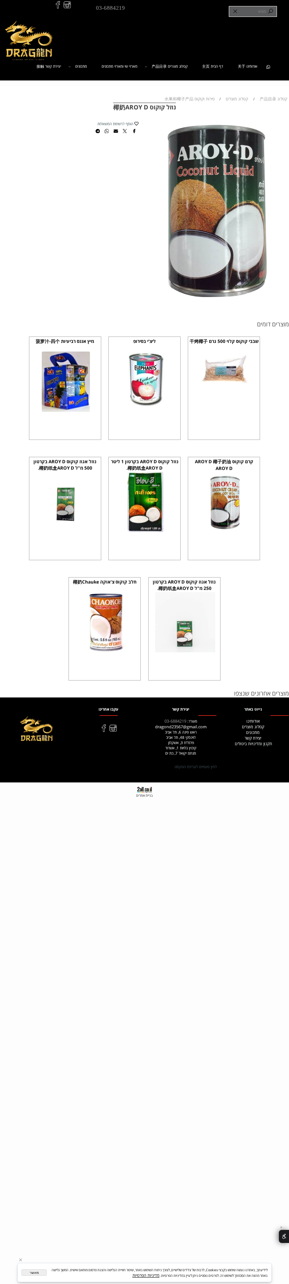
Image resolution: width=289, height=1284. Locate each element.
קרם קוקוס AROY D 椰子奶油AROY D (224, 464)
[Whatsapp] (268, 66)
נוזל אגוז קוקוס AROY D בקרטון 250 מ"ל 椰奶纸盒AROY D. (184, 585)
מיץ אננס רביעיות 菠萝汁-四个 (65, 341)
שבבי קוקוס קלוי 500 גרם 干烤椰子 (224, 341)
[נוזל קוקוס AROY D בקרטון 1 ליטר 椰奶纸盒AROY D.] (145, 530)
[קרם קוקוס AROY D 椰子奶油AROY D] (224, 530)
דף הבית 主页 (212, 66)
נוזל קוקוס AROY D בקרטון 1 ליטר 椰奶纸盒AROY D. (144, 464)
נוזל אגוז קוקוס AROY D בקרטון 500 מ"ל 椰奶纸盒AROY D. (64, 464)
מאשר (34, 1273)
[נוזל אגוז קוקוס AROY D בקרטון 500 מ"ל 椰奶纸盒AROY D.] (66, 530)
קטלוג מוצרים (253, 726)
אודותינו (253, 721)
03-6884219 (110, 8)
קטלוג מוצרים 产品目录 (170, 66)
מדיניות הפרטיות (146, 1275)
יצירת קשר (253, 738)
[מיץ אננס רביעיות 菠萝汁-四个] (66, 410)
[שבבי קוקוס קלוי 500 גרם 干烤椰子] (225, 387)
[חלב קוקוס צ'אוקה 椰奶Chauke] (106, 650)
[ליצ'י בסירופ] (145, 404)
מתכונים (81, 66)
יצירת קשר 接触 (49, 66)
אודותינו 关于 (247, 66)
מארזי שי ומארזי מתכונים (119, 66)
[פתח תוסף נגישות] (284, 1236)
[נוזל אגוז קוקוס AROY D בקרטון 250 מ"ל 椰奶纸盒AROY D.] (185, 650)
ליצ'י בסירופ (144, 341)
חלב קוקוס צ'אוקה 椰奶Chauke (105, 582)
